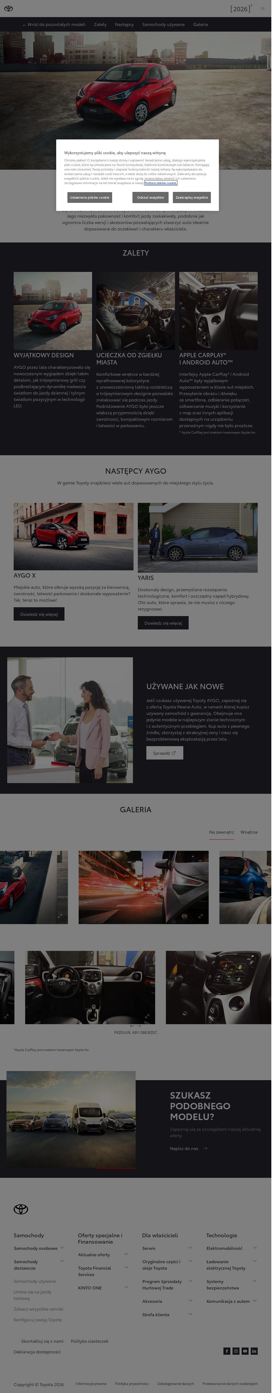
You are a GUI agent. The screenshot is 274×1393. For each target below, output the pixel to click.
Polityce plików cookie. (161, 183)
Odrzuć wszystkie (150, 197)
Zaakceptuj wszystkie (192, 197)
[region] (137, 175)
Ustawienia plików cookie (89, 197)
